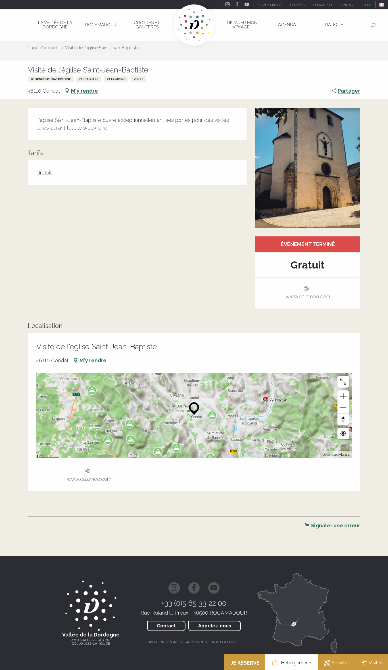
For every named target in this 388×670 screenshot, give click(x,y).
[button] (382, 4)
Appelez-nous (214, 626)
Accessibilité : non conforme (212, 642)
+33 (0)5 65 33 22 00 (193, 603)
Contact (166, 626)
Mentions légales (165, 642)
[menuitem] (55, 25)
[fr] (382, 4)
